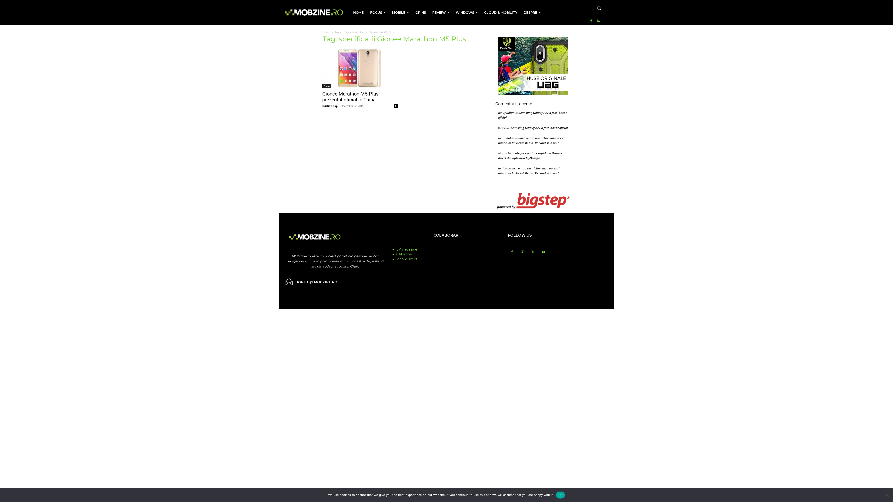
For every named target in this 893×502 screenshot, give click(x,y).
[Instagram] (522, 252)
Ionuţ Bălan (506, 113)
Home (326, 32)
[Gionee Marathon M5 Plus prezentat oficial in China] (360, 68)
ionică (502, 168)
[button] (599, 9)
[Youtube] (543, 252)
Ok (560, 495)
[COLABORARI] (446, 244)
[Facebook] (591, 21)
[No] (887, 495)
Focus (327, 86)
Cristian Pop (330, 106)
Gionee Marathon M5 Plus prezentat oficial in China (350, 96)
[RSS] (598, 21)
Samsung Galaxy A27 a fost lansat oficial (539, 128)
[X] (533, 252)
